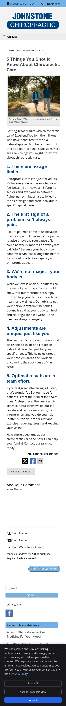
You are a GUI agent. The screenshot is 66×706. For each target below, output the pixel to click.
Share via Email (40, 461)
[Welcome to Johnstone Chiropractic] (33, 28)
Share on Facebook (33, 461)
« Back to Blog (21, 471)
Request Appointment (23, 3)
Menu (12, 36)
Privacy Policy (19, 673)
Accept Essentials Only (33, 691)
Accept (33, 700)
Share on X (25, 461)
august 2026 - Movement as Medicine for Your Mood (26, 634)
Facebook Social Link (9, 613)
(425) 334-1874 (52, 3)
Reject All (33, 683)
